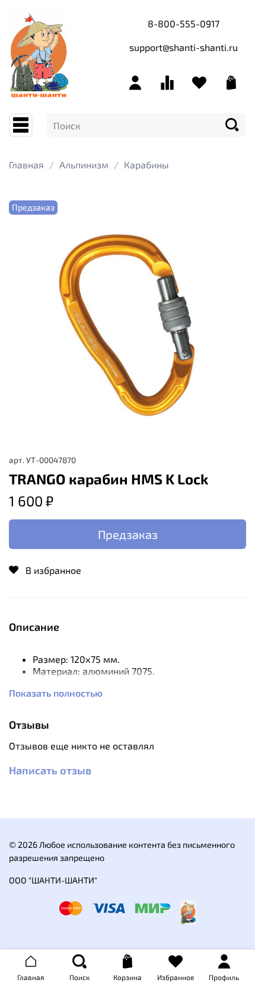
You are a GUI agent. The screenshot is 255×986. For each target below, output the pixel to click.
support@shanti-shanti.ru (183, 47)
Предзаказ (128, 534)
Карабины (146, 164)
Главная (26, 164)
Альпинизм (84, 164)
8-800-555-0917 (183, 23)
